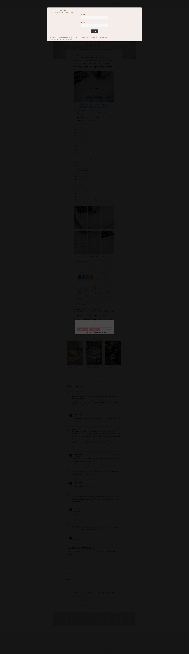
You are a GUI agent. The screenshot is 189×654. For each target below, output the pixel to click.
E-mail (83, 22)
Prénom (84, 14)
